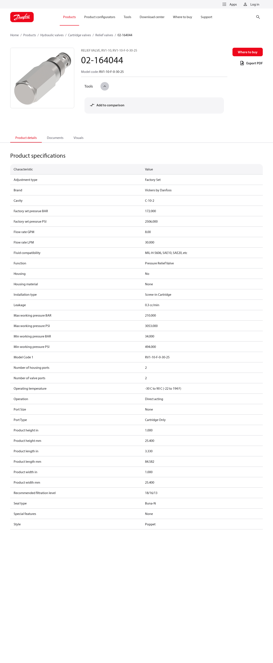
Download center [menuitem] (152, 17)
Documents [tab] (55, 137)
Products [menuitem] (69, 17)
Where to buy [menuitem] (182, 17)
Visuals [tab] (78, 137)
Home (14, 35)
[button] (229, 4)
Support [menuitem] (206, 17)
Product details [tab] (26, 137)
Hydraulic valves (52, 35)
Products (29, 35)
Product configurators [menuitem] (99, 17)
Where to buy (247, 52)
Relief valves (104, 35)
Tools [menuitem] (127, 17)
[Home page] (22, 17)
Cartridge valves (79, 35)
